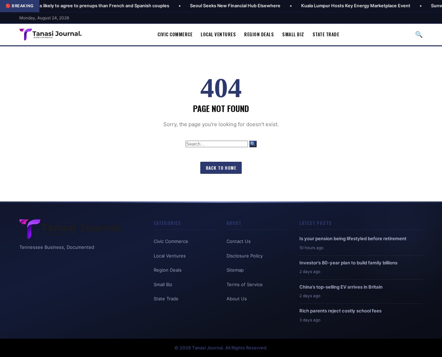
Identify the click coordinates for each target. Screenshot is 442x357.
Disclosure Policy (245, 256)
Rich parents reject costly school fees (340, 310)
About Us (237, 298)
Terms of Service (245, 284)
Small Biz (293, 34)
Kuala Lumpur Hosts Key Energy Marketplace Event (342, 5)
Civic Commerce (174, 34)
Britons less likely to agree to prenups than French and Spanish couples (80, 5)
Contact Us (239, 241)
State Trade (326, 34)
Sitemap (235, 270)
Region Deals (259, 34)
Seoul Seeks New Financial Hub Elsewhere (222, 5)
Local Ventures (218, 34)
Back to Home (221, 168)
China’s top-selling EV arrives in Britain (341, 287)
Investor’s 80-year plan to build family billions (348, 262)
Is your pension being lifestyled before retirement (352, 238)
